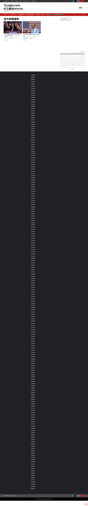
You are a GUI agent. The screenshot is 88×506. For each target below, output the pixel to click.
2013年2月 (33, 350)
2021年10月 (33, 157)
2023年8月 (33, 124)
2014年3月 (33, 321)
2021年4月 (33, 168)
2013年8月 (33, 336)
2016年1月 (33, 276)
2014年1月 (33, 325)
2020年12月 (33, 175)
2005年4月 (33, 473)
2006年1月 (33, 452)
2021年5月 (33, 166)
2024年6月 (33, 113)
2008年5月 (33, 397)
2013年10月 (33, 332)
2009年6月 (33, 370)
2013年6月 (33, 341)
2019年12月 (33, 189)
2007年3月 (33, 421)
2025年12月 (33, 86)
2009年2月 (33, 379)
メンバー (55, 14)
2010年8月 (33, 354)
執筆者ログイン (34, 1)
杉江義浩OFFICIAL (13, 9)
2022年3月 (33, 146)
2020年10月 (33, 180)
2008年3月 (33, 401)
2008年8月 (33, 390)
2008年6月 (33, 394)
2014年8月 (33, 312)
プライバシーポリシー (40, 14)
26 (72, 64)
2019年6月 (33, 200)
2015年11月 (33, 280)
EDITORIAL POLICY (30, 14)
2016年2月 (33, 274)
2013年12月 (33, 327)
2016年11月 (33, 253)
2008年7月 (33, 392)
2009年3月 (33, 376)
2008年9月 (33, 388)
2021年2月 (33, 171)
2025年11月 (33, 88)
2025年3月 (33, 95)
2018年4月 (33, 218)
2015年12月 (33, 278)
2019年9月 (33, 193)
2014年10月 (33, 307)
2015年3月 (33, 296)
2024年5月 (33, 115)
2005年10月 (33, 459)
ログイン (29, 1)
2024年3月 (33, 119)
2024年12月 (33, 99)
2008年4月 (33, 399)
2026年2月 (33, 81)
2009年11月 (33, 361)
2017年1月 (33, 249)
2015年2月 (33, 298)
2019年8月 (33, 195)
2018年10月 (33, 207)
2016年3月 (33, 271)
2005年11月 (33, 457)
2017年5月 (33, 240)
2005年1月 (33, 479)
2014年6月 (33, 316)
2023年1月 (33, 135)
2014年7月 (33, 314)
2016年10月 (33, 256)
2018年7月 (33, 211)
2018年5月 (33, 215)
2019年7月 (33, 198)
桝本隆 (21, 1)
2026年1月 (33, 84)
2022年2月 (33, 148)
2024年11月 (33, 101)
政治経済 (6, 32)
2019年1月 (33, 204)
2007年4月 (33, 419)
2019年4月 (33, 202)
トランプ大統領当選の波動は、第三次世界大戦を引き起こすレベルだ (12, 35)
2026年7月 (33, 77)
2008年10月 (33, 385)
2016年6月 (33, 265)
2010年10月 (33, 352)
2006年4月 (33, 446)
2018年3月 (33, 220)
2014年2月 (33, 323)
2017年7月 (33, 236)
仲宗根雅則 (16, 1)
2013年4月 (33, 345)
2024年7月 (33, 110)
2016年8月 (33, 260)
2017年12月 (33, 227)
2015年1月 (33, 300)
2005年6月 (33, 468)
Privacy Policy (14, 495)
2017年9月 (33, 231)
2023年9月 (33, 122)
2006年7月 (33, 439)
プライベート (13, 14)
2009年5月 (33, 372)
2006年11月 (33, 430)
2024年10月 (33, 104)
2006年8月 (33, 437)
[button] (83, 14)
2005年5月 (33, 470)
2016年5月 (33, 267)
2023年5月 (33, 130)
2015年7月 (33, 287)
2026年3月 (33, 79)
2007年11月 (33, 410)
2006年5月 (33, 443)
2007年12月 (33, 408)
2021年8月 (33, 162)
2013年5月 (33, 343)
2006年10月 (33, 432)
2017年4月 (33, 242)
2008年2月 (33, 403)
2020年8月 (33, 182)
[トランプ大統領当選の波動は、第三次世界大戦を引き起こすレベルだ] (13, 27)
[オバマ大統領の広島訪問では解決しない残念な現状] (32, 27)
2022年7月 (33, 139)
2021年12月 (33, 153)
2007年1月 (33, 426)
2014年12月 (33, 303)
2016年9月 (33, 258)
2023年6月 (33, 128)
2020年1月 (33, 186)
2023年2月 (33, 133)
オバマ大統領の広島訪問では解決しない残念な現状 (31, 35)
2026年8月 (33, 75)
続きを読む (5, 39)
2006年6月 (33, 441)
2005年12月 (33, 455)
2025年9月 (33, 92)
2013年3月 (33, 347)
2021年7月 (33, 164)
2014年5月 (33, 318)
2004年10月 (33, 486)
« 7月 (72, 69)
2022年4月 (33, 144)
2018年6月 (33, 213)
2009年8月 (33, 365)
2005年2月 (33, 477)
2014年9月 (33, 309)
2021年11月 (33, 155)
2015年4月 (33, 294)
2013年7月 (33, 338)
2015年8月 (33, 285)
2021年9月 (33, 160)
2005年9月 (33, 461)
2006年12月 (33, 428)
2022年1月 (33, 151)
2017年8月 (33, 233)
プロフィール (6, 14)
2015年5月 (33, 291)
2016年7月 (33, 262)
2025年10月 (33, 90)
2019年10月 (33, 191)
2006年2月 (33, 450)
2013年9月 (33, 334)
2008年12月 (33, 381)
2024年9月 (33, 106)
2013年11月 (33, 329)
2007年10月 (33, 412)
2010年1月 (33, 356)
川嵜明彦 (12, 1)
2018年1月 (33, 224)
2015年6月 (33, 289)
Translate (69, 20)
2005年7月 (33, 466)
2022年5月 (33, 142)
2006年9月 (33, 435)
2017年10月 (33, 229)
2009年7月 (33, 367)
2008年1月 (33, 405)
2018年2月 (33, 222)
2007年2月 (33, 423)
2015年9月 (33, 283)
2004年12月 (33, 481)
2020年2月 (33, 184)
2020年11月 (33, 177)
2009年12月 (33, 359)
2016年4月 (33, 269)
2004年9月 (33, 488)
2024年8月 (33, 108)
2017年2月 (33, 247)
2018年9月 (33, 209)
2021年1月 (33, 173)
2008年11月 (33, 383)
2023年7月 (33, 126)
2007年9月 (33, 414)
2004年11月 (33, 484)
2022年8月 (33, 137)
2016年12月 (33, 251)
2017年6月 (33, 238)
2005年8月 (33, 464)
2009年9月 (33, 363)
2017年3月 (33, 245)
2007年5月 (33, 417)
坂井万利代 (24, 1)
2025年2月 (33, 97)
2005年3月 (33, 475)
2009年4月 (33, 374)
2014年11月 (33, 305)
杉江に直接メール (22, 14)
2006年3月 (33, 448)
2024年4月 (33, 117)
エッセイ (25, 32)
